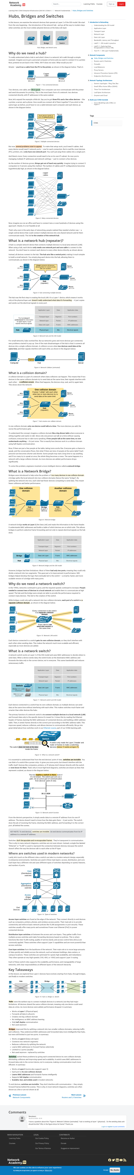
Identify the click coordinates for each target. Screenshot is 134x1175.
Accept (105, 1170)
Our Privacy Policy (42, 1143)
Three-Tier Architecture (102, 89)
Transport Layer (99, 31)
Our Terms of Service (43, 1148)
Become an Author (68, 1138)
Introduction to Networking (99, 22)
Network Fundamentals (62, 11)
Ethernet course (50, 728)
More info (48, 1170)
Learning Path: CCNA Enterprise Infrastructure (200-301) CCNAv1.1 (30, 11)
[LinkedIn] (117, 1161)
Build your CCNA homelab (99, 100)
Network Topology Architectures (101, 80)
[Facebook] (109, 1161)
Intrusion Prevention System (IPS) (105, 73)
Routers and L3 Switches (102, 61)
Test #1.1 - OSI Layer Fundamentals (106, 51)
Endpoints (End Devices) (102, 76)
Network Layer (99, 34)
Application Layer (100, 28)
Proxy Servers (99, 70)
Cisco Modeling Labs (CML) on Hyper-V (105, 103)
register (110, 1126)
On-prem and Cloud (100, 95)
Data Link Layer (99, 37)
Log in (121, 4)
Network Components (97, 55)
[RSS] (124, 1161)
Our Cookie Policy (42, 1138)
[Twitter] (113, 1161)
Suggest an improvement (70, 1148)
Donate (63, 1143)
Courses (99, 4)
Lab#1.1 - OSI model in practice (105, 43)
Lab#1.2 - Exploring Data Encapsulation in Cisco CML (104, 47)
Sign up (111, 4)
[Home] (17, 4)
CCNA (96, 123)
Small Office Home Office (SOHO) (105, 86)
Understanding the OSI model (104, 25)
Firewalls (97, 64)
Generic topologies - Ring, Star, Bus (106, 83)
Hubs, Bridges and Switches (103, 58)
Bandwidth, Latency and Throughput (106, 40)
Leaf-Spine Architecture (102, 92)
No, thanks (115, 1170)
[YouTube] (121, 1161)
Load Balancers (99, 67)
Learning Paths (89, 4)
